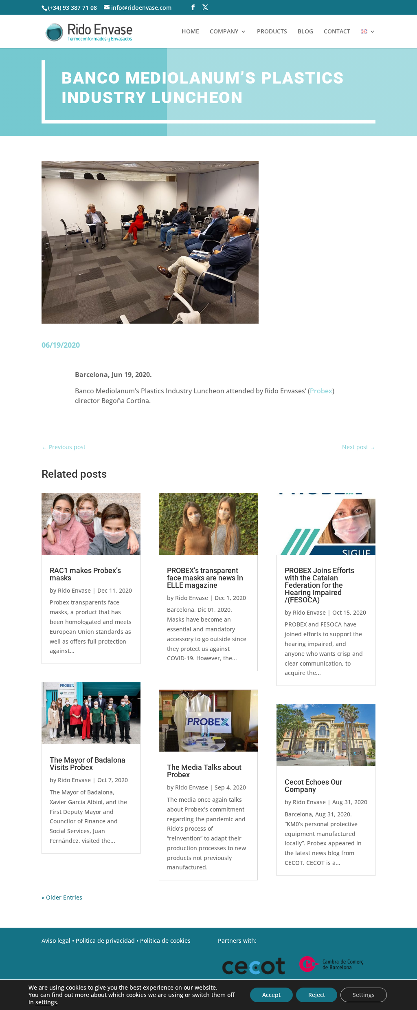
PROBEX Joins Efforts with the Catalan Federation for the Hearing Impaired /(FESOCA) (319, 585)
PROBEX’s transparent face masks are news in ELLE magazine (205, 577)
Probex (321, 390)
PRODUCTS (272, 32)
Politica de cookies (165, 940)
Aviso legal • (59, 940)
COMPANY (224, 32)
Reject (316, 995)
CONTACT (337, 32)
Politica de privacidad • (108, 940)
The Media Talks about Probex (204, 771)
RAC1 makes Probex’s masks (85, 574)
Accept (271, 995)
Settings (364, 995)
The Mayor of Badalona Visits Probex (87, 764)
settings (46, 1002)
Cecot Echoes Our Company (313, 786)
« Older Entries (62, 897)
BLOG (305, 32)
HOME (190, 32)
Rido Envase (74, 590)
